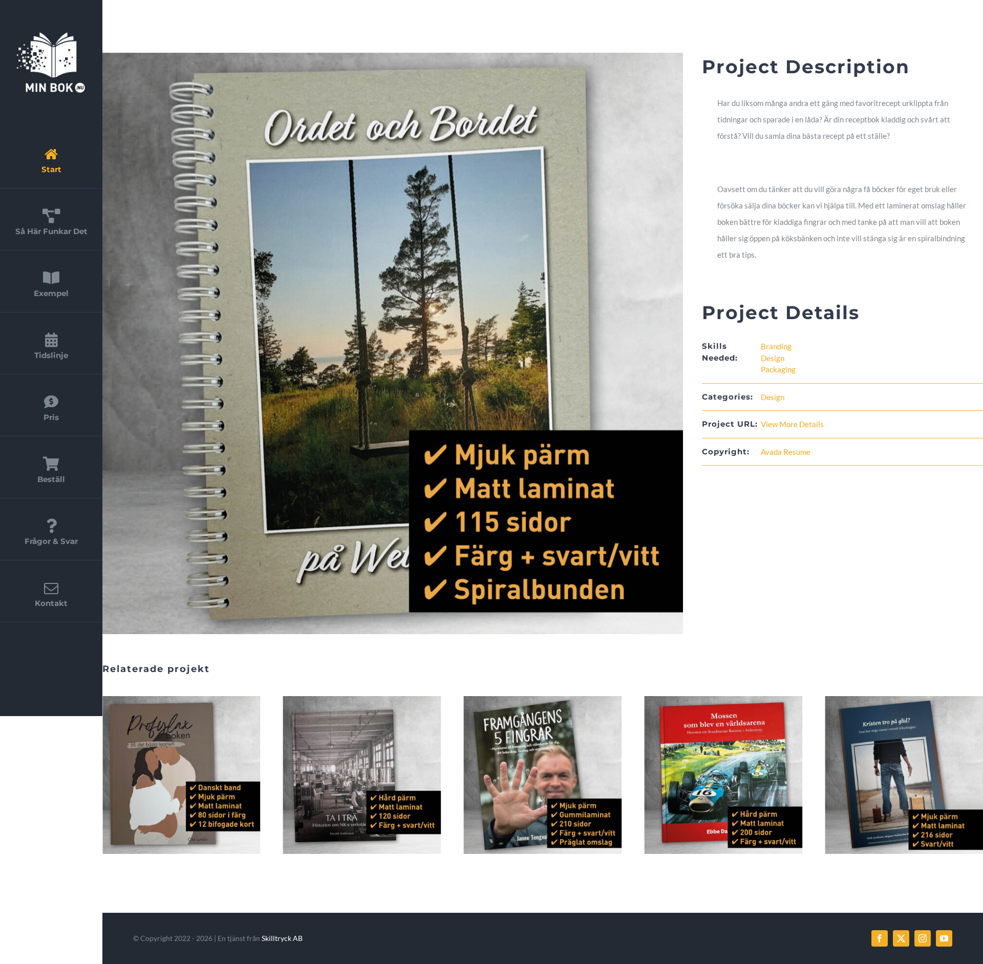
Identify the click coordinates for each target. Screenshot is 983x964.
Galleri (193, 775)
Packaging (778, 369)
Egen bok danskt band (892, 775)
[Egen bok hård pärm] (181, 775)
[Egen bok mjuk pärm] (723, 775)
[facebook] (879, 938)
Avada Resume (785, 451)
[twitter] (901, 938)
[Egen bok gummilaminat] (362, 775)
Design (772, 358)
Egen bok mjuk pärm (711, 775)
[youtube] (944, 938)
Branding (776, 346)
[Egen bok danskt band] (904, 775)
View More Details (792, 424)
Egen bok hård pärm (170, 775)
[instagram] (922, 938)
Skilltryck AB (282, 938)
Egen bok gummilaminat (350, 775)
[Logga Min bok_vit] (51, 34)
